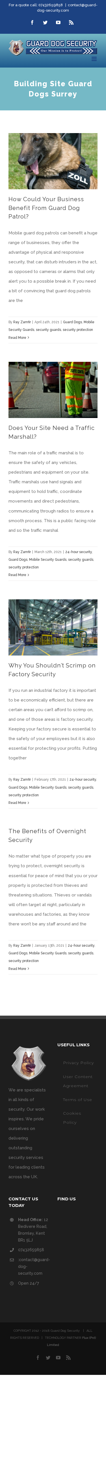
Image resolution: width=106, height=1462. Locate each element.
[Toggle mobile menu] (95, 59)
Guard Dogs (72, 322)
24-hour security (78, 552)
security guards (48, 330)
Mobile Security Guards (47, 560)
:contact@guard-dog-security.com (33, 1266)
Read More (17, 338)
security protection (78, 330)
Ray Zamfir (22, 322)
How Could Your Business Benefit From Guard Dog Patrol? (46, 208)
